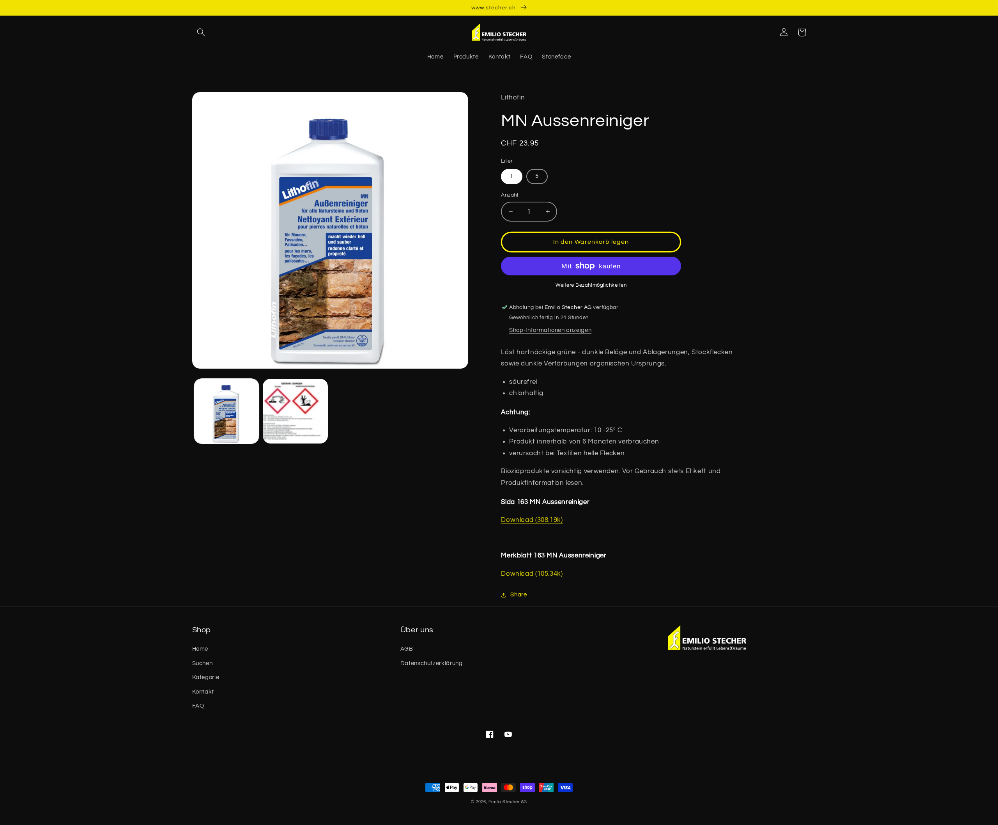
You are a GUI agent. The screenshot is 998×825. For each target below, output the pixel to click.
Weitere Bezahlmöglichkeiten (591, 285)
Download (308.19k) (532, 519)
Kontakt (203, 692)
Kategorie (205, 677)
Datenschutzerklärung (431, 663)
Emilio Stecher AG (507, 802)
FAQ (198, 706)
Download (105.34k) (532, 573)
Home (200, 649)
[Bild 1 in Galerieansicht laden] (226, 411)
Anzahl (509, 195)
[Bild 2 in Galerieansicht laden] (295, 411)
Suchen (202, 663)
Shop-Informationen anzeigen (550, 330)
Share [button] (518, 595)
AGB (406, 649)
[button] (201, 32)
